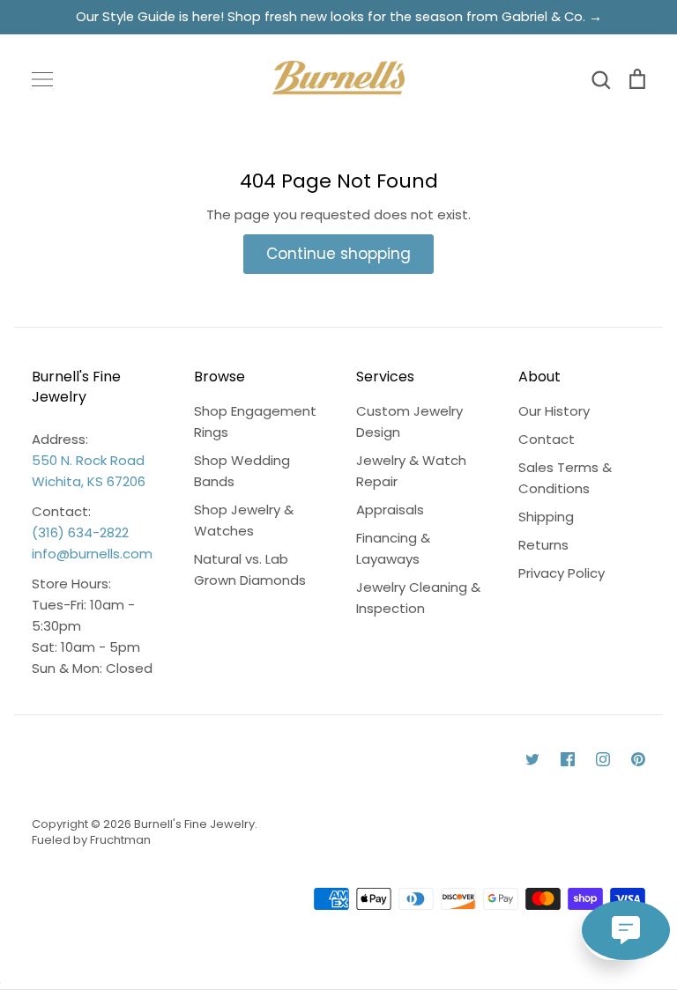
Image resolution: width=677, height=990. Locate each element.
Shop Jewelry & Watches (244, 520)
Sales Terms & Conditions (565, 478)
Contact (546, 439)
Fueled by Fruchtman (91, 839)
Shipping (546, 516)
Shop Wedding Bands (242, 471)
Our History (554, 411)
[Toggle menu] (42, 79)
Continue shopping (338, 253)
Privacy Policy (561, 573)
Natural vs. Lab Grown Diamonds (250, 569)
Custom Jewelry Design (409, 421)
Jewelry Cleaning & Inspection (418, 597)
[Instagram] (603, 759)
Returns (543, 545)
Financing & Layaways (393, 548)
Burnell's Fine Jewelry (194, 824)
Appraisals (390, 509)
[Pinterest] (638, 759)
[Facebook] (567, 759)
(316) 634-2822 (80, 532)
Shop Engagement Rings (255, 421)
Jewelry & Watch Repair (411, 471)
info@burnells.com (92, 553)
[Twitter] (532, 759)
